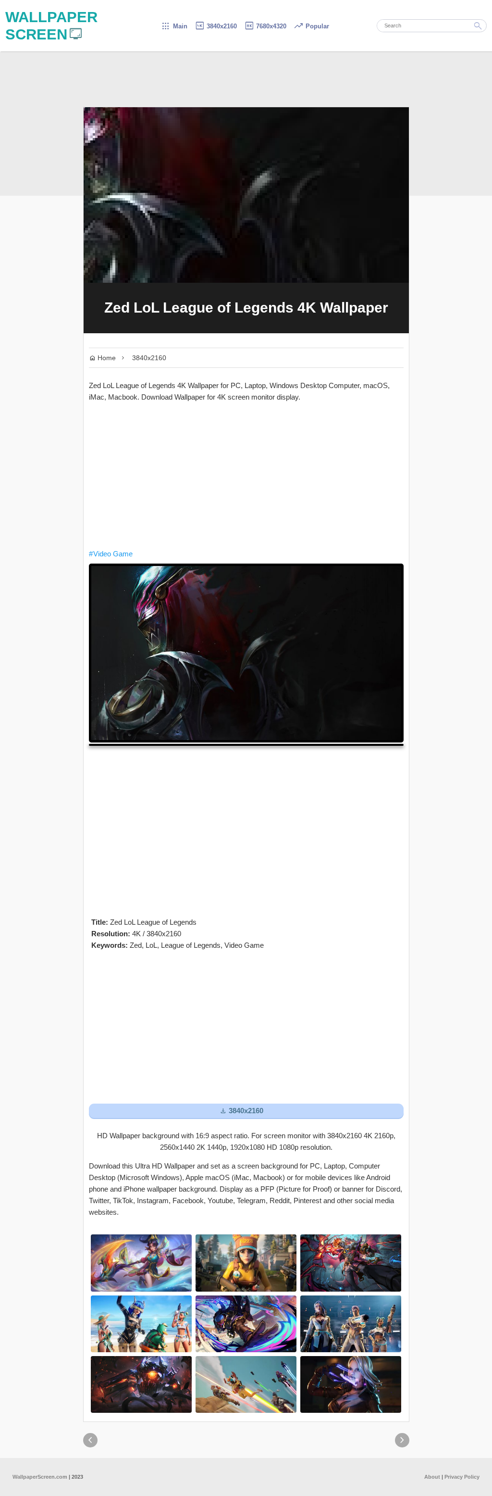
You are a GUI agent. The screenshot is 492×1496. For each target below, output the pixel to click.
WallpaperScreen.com (39, 1477)
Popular (311, 26)
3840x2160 (216, 26)
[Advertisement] (246, 475)
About (432, 1477)
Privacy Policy (462, 1477)
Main (174, 26)
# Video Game (111, 554)
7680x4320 (265, 26)
